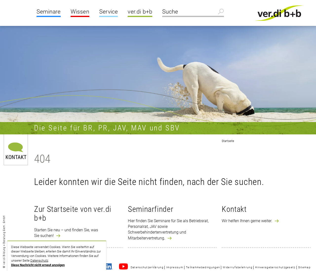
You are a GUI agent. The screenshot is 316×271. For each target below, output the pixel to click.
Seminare (49, 12)
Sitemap (304, 267)
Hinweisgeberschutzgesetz (275, 267)
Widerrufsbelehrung (237, 267)
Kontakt (15, 157)
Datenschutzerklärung (147, 267)
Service (108, 12)
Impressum (174, 267)
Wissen (80, 12)
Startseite (228, 141)
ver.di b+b (140, 12)
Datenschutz (39, 260)
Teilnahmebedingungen (203, 267)
